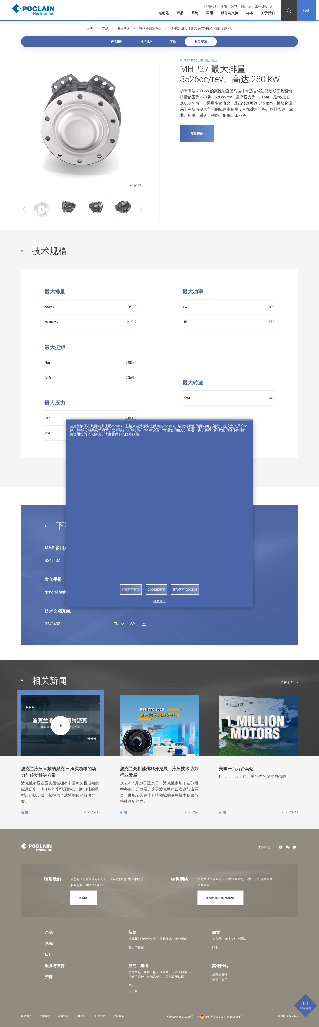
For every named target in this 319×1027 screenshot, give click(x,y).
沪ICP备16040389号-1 (182, 1016)
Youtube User (280, 847)
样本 (249, 12)
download (144, 623)
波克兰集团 (238, 6)
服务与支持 (229, 12)
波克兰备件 (219, 974)
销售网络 (210, 6)
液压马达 (123, 28)
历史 (131, 985)
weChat (287, 847)
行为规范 (100, 1016)
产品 (180, 12)
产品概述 (117, 42)
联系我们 (305, 1008)
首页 (90, 28)
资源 (49, 976)
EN (116, 623)
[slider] (36, 207)
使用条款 (44, 1016)
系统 (194, 12)
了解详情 (287, 682)
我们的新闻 (136, 947)
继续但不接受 (131, 589)
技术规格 (146, 42)
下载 (173, 42)
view (132, 623)
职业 (215, 947)
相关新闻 (201, 42)
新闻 (224, 6)
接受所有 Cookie (185, 589)
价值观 (133, 991)
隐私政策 (118, 1016)
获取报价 (197, 133)
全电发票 (63, 1016)
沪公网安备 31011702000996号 (224, 1016)
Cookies (81, 1016)
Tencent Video (294, 847)
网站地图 (26, 1016)
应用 (209, 12)
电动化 (163, 12)
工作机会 (261, 6)
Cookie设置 (156, 589)
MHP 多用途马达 (150, 28)
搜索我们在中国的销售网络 (220, 897)
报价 (306, 10)
